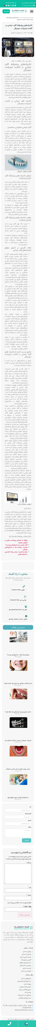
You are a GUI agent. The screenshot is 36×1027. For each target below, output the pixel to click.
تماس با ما (6, 11)
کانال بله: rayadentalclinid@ (18, 610)
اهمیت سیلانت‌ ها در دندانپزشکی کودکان (16, 548)
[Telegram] (9, 5)
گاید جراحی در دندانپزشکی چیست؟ (16, 545)
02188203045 (9, 3)
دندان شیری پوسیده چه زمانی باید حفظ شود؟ (18, 712)
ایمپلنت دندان (23, 18)
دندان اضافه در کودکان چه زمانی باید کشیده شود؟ (18, 683)
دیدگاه (28, 862)
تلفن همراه (28, 813)
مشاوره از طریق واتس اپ (27, 3)
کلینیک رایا (30, 18)
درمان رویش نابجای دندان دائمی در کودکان (18, 769)
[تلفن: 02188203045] (24, 586)
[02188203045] (15, 2)
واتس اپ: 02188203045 (18, 600)
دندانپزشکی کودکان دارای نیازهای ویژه (18, 797)
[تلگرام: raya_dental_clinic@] (26, 616)
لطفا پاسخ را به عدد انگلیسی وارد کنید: (19, 902)
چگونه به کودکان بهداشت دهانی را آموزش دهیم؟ (16, 541)
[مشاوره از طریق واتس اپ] (34, 3)
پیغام (29, 827)
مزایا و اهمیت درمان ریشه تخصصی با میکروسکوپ (16, 553)
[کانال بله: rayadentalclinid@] (26, 607)
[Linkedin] (13, 5)
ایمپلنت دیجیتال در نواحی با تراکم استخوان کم (18, 740)
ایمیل (29, 820)
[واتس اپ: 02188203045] (25, 597)
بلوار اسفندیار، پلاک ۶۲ (27, 6)
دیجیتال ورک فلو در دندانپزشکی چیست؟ (18, 655)
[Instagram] (11, 5)
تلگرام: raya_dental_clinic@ (18, 619)
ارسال (27, 840)
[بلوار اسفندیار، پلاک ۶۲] (34, 5)
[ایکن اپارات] (4, 5)
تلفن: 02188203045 (18, 590)
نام (30, 807)
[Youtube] (6, 5)
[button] (31, 11)
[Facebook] (15, 5)
